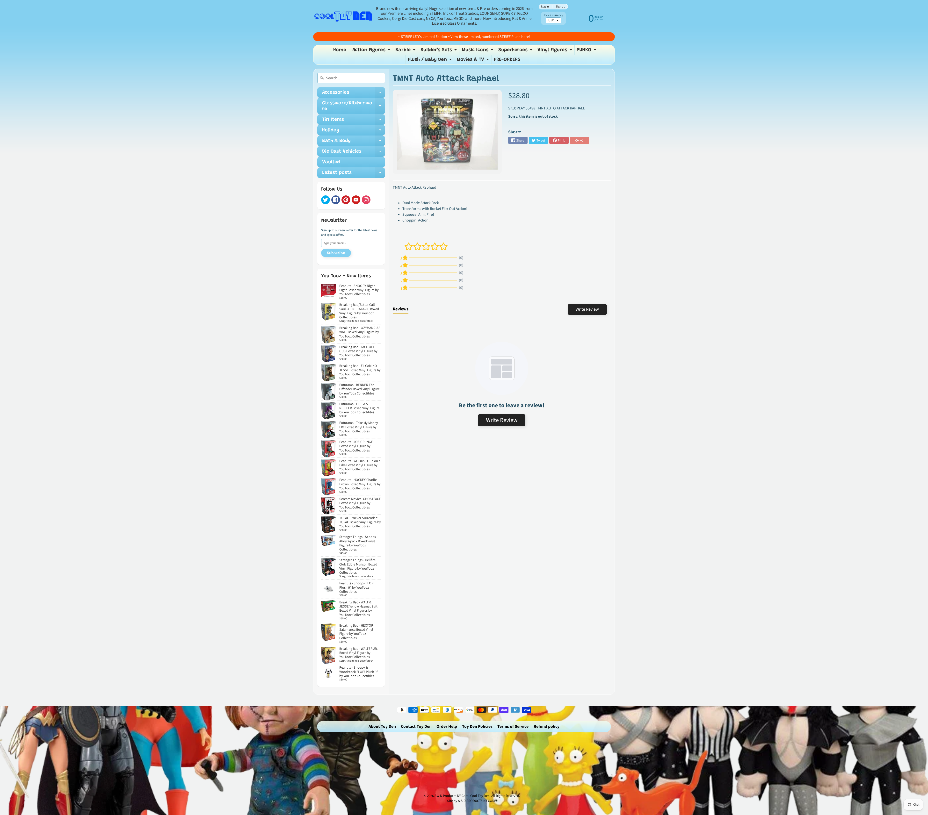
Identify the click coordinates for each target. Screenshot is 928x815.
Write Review (587, 309)
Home (339, 50)
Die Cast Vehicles (353, 153)
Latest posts (353, 174)
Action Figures (372, 51)
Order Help (446, 726)
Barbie (406, 51)
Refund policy (546, 726)
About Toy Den (382, 726)
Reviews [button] (400, 309)
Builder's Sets (439, 51)
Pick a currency (553, 15)
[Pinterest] (345, 199)
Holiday (353, 132)
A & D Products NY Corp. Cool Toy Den (462, 795)
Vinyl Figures (555, 51)
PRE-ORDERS (507, 59)
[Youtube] (356, 199)
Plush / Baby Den (430, 60)
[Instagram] (366, 199)
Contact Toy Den (416, 726)
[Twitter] (325, 199)
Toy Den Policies (477, 726)
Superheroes (516, 51)
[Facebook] (335, 199)
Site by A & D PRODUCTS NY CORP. (472, 800)
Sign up (560, 6)
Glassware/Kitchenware (353, 106)
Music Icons (478, 51)
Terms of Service (513, 726)
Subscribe (336, 253)
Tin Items (353, 121)
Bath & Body (353, 142)
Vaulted (331, 162)
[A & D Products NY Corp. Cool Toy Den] (343, 16)
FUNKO (587, 51)
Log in (545, 6)
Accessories (353, 94)
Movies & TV (473, 60)
